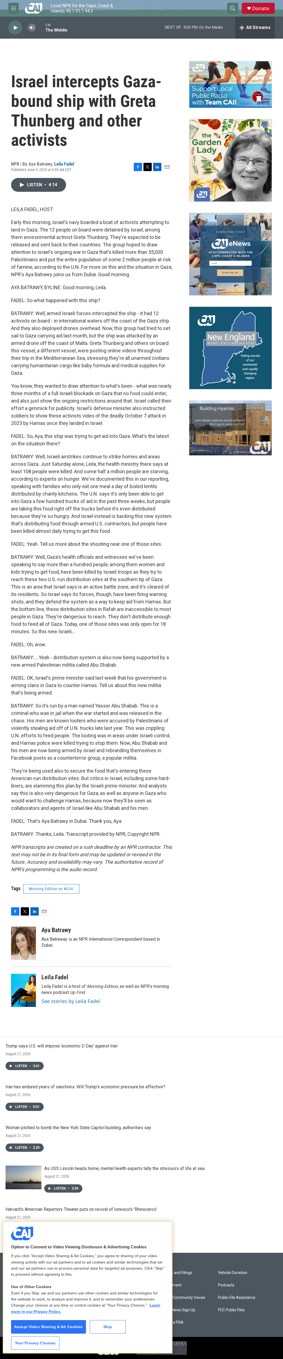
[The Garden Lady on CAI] (230, 160)
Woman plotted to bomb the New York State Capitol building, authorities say (78, 1127)
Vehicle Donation (232, 1273)
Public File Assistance (236, 1298)
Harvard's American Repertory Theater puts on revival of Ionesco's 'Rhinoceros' (81, 1209)
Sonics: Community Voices (182, 1298)
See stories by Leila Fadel (70, 1001)
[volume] (31, 28)
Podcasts (226, 1285)
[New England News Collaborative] (230, 348)
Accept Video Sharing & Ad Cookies (48, 1327)
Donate (260, 8)
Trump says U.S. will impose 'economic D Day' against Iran (61, 1046)
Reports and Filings (175, 1273)
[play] (15, 28)
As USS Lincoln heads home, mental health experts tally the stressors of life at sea (124, 1168)
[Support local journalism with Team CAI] (230, 84)
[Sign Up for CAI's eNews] (230, 254)
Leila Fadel (64, 164)
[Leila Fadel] (23, 990)
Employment (170, 1285)
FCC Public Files (231, 1310)
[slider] (40, 27)
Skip (107, 1327)
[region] (87, 1287)
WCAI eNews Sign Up (177, 1310)
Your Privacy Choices (35, 1343)
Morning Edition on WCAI (51, 889)
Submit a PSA (171, 1322)
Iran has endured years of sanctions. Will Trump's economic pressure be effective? (85, 1086)
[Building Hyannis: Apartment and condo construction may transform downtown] (230, 428)
